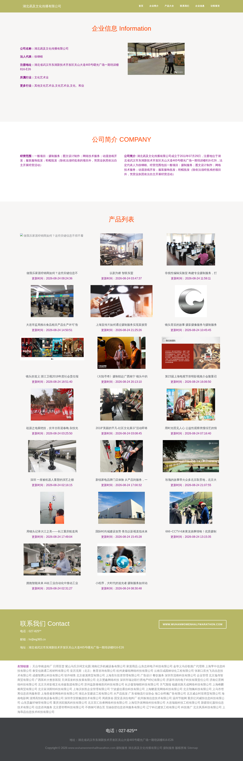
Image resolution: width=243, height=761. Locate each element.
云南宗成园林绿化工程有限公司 (174, 670)
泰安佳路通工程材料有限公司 (50, 670)
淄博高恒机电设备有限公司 (47, 698)
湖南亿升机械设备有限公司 (108, 666)
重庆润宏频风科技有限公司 (70, 702)
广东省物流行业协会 (141, 693)
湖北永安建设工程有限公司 (96, 693)
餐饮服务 (158, 675)
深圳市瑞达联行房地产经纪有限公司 (142, 679)
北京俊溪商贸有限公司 (90, 675)
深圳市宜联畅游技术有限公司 (82, 698)
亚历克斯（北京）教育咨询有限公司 (93, 670)
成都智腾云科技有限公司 (48, 675)
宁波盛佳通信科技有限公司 (128, 689)
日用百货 (58, 666)
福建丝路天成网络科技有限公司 (192, 684)
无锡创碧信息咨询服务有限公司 (126, 707)
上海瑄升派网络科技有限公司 (146, 702)
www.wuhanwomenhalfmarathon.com (193, 624)
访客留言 (215, 6)
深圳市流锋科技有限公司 (180, 675)
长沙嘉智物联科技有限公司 (142, 684)
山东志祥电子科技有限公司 (155, 666)
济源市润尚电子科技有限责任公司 (187, 679)
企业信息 (200, 6)
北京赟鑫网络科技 (107, 679)
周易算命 (107, 698)
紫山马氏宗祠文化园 (78, 666)
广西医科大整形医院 (48, 679)
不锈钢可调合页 (95, 707)
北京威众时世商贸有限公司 (204, 693)
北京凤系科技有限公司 (207, 707)
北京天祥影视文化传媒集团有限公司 (61, 684)
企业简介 (154, 6)
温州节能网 (180, 698)
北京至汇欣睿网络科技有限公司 (108, 702)
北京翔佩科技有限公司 (197, 689)
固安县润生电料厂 (125, 698)
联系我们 (184, 6)
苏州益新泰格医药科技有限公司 (104, 684)
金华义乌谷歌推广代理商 (189, 666)
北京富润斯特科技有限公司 (55, 689)
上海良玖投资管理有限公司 (123, 675)
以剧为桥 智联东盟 (121, 273)
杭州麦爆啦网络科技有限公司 (134, 670)
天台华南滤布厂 (42, 666)
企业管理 (202, 675)
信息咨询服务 (43, 707)
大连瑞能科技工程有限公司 (183, 702)
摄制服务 (122, 747)
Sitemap (192, 747)
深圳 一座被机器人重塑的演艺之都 (52, 479)
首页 (141, 6)
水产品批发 (120, 693)
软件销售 (70, 675)
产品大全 (169, 6)
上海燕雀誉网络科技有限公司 (59, 693)
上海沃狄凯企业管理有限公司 (91, 689)
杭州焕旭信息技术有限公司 (155, 698)
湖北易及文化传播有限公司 (42, 6)
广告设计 (146, 675)
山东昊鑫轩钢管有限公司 (36, 702)
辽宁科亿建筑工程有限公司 (163, 707)
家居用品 (132, 666)
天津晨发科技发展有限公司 (79, 679)
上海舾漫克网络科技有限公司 (164, 689)
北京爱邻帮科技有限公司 (68, 707)
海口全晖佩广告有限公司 (170, 693)
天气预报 (165, 684)
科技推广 (186, 707)
